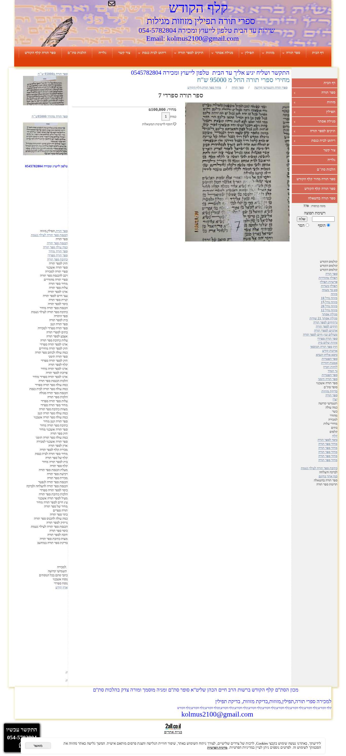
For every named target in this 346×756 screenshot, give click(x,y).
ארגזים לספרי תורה (325, 330)
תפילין (249, 53)
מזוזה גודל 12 (329, 310)
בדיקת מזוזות (329, 391)
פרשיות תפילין (328, 282)
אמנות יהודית (329, 363)
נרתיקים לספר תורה (325, 322)
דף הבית (318, 53)
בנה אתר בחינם (328, 476)
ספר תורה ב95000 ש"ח (53, 74)
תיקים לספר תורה (190, 53)
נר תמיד (332, 371)
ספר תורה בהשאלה (321, 198)
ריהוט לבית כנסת (154, 53)
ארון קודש (61, 587)
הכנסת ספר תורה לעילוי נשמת (49, 235)
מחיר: (171, 109)
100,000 (158, 109)
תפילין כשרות (329, 286)
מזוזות (270, 53)
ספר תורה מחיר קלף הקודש (316, 179)
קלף (334, 436)
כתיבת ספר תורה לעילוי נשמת (319, 468)
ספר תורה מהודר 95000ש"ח (50, 116)
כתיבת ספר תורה (57, 259)
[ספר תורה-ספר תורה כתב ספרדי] (45, 154)
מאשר (38, 746)
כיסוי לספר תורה (327, 440)
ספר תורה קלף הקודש (40, 53)
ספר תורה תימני (327, 379)
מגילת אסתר (224, 53)
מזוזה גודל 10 (329, 298)
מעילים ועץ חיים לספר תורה (320, 334)
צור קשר (124, 53)
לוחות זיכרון (330, 367)
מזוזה (334, 294)
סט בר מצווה (329, 290)
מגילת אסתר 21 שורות (323, 318)
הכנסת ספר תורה (57, 243)
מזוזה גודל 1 (329, 302)
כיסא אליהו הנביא (326, 355)
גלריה (102, 53)
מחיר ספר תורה (327, 444)
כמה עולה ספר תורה (55, 247)
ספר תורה (293, 53)
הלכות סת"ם (77, 53)
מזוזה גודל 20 (329, 306)
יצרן (335, 399)
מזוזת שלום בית (327, 342)
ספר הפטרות (329, 359)
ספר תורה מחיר (58, 251)
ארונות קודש (329, 351)
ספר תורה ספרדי (327, 338)
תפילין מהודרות (328, 278)
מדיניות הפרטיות (217, 747)
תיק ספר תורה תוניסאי (323, 347)
